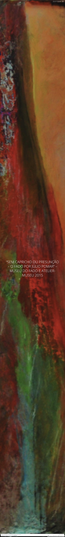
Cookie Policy (15, 535)
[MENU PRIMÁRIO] (63, 1)
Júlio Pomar (57, 1)
